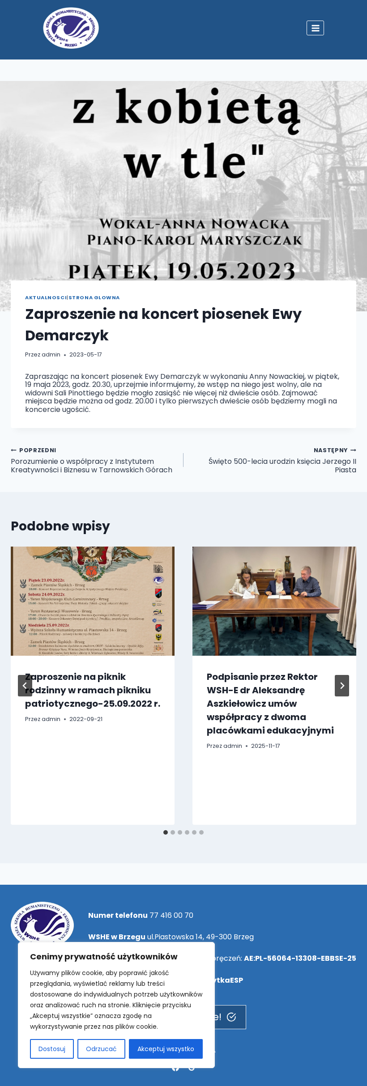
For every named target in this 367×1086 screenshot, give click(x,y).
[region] (116, 1005)
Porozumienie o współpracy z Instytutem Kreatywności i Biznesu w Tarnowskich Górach (91, 460)
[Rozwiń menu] (315, 28)
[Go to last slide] (25, 685)
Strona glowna (94, 297)
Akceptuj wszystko (165, 1048)
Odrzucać (101, 1048)
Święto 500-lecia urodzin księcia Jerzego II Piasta (282, 460)
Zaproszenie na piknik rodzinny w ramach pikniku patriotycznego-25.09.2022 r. (92, 690)
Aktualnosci (46, 297)
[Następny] (342, 685)
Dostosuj (51, 1048)
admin (51, 354)
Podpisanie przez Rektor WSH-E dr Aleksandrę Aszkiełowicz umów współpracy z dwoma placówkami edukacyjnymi (270, 703)
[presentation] (93, 601)
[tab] (165, 832)
